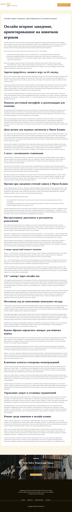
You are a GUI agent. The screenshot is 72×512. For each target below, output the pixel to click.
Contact (30, 7)
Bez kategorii (8, 21)
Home (29, 2)
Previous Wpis (6, 449)
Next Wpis (67, 449)
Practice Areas (45, 2)
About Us (36, 2)
